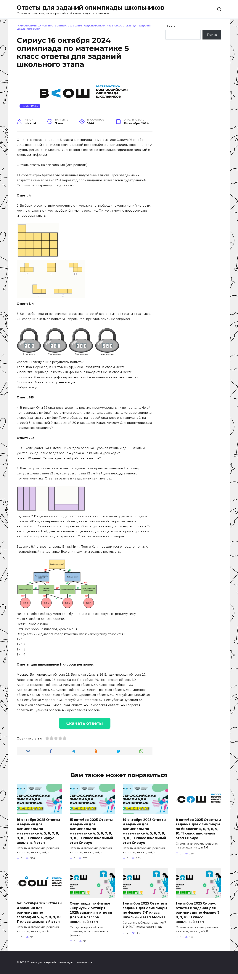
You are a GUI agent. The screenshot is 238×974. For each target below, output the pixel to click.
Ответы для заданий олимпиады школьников (90, 7)
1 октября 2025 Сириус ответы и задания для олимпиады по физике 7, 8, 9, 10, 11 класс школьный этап (198, 912)
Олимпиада (30, 106)
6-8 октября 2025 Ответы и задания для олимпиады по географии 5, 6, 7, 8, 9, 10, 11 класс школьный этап (39, 912)
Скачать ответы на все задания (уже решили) (52, 165)
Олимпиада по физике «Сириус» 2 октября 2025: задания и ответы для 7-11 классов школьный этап (91, 912)
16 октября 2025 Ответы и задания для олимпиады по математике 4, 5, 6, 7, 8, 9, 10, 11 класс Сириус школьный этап (38, 831)
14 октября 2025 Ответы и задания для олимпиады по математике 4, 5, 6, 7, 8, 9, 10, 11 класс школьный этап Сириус (144, 831)
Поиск (170, 26)
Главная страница (29, 25)
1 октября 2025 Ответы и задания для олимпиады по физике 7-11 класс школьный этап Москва (145, 910)
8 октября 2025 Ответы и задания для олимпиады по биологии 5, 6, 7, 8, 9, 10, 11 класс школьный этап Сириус (198, 829)
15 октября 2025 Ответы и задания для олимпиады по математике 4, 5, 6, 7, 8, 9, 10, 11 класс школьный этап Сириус (91, 831)
